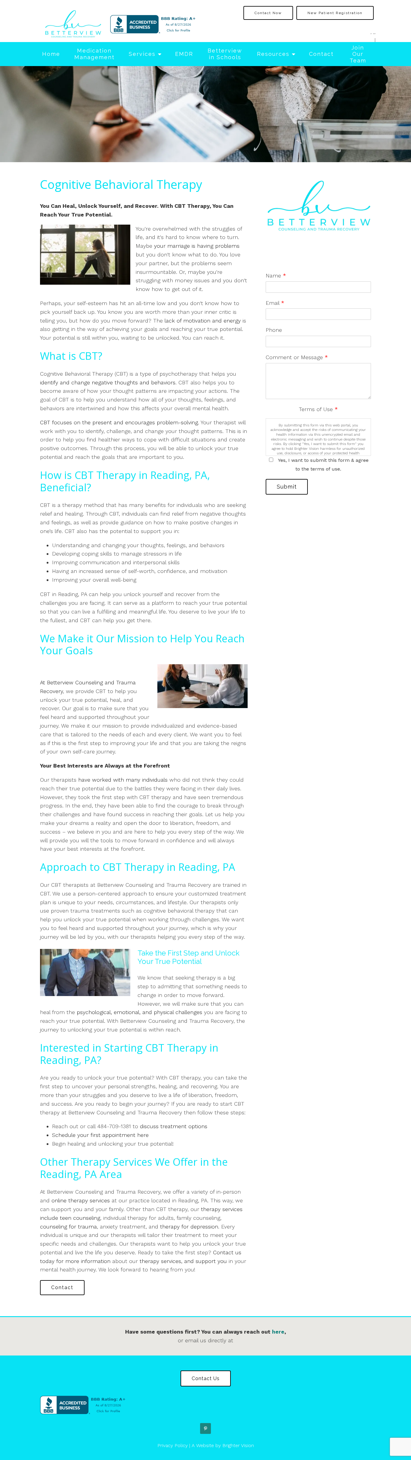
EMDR (184, 54)
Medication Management (94, 53)
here (278, 1331)
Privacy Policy (172, 1445)
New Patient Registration (335, 13)
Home (51, 54)
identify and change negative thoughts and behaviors (107, 382)
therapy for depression (189, 1226)
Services (142, 54)
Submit (287, 486)
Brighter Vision (238, 1445)
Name (276, 275)
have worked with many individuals (123, 780)
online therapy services (80, 1200)
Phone (274, 330)
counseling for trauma (68, 1226)
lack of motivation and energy (202, 320)
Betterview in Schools (225, 53)
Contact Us (206, 1378)
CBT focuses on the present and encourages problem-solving (119, 422)
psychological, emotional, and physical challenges (139, 1012)
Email (275, 303)
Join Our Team (358, 54)
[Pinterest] (205, 1428)
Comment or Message (297, 357)
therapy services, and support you (183, 1261)
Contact (321, 54)
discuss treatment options (173, 1126)
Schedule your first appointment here (100, 1135)
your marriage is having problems (196, 246)
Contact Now (268, 13)
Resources (273, 54)
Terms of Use (318, 409)
